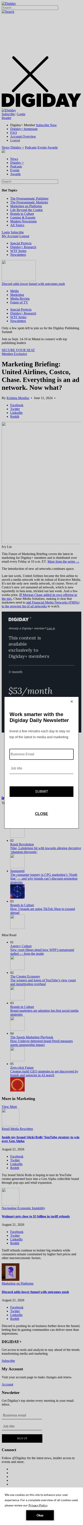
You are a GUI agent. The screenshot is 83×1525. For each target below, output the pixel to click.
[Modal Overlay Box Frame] (41, 763)
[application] (41, 1506)
